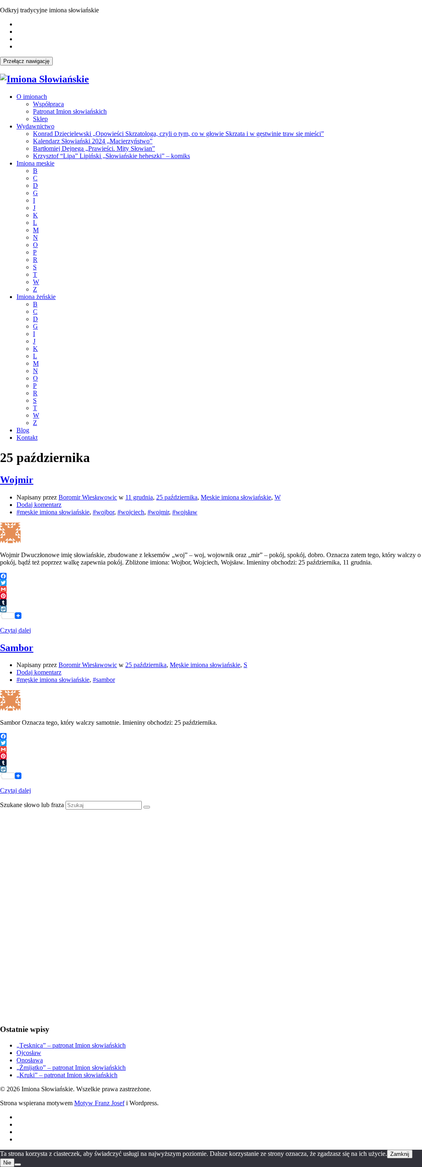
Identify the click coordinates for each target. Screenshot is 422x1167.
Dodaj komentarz (38, 504)
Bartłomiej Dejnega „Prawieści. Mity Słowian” (94, 148)
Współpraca (48, 103)
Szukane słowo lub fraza (32, 804)
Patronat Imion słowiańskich (70, 111)
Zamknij (399, 1154)
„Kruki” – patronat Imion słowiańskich (66, 1074)
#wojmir (158, 512)
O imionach (31, 96)
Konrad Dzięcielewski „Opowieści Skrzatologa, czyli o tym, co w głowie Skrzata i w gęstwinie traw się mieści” (178, 133)
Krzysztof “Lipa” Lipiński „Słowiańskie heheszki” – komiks (111, 155)
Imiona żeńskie (36, 296)
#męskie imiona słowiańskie (52, 512)
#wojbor (103, 512)
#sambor (104, 679)
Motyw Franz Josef (99, 1102)
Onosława (29, 1060)
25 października (176, 497)
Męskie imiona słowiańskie (236, 497)
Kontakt (27, 437)
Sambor (16, 647)
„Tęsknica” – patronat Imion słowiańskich (71, 1045)
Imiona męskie (35, 163)
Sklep (40, 118)
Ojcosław (28, 1052)
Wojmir (16, 479)
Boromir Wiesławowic (88, 497)
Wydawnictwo (35, 126)
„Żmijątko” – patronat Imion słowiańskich (71, 1067)
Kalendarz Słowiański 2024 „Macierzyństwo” (92, 141)
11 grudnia (139, 497)
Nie (7, 1163)
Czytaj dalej (15, 630)
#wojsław (184, 512)
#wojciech (130, 512)
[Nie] (17, 1164)
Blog (22, 430)
